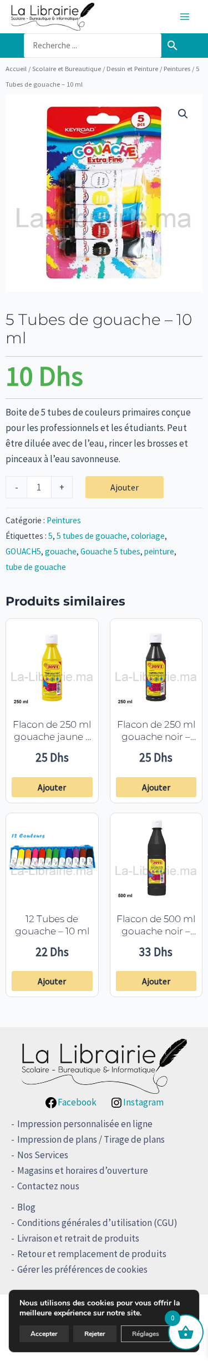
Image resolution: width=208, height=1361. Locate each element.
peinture (159, 551)
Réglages (145, 1333)
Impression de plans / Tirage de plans (91, 1139)
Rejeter (94, 1333)
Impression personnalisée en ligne (85, 1124)
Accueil (16, 68)
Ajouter (124, 487)
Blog (26, 1207)
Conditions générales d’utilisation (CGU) (97, 1223)
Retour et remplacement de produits (91, 1254)
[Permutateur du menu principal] (185, 16)
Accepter (44, 1333)
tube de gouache (36, 567)
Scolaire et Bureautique (66, 68)
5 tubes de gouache (92, 536)
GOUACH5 (23, 551)
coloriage (148, 536)
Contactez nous (48, 1186)
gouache (61, 551)
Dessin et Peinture (132, 68)
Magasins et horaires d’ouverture (82, 1170)
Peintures (177, 68)
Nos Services (42, 1155)
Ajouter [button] (52, 787)
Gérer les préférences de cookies (82, 1269)
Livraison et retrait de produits (78, 1238)
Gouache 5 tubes (110, 551)
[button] (183, 114)
